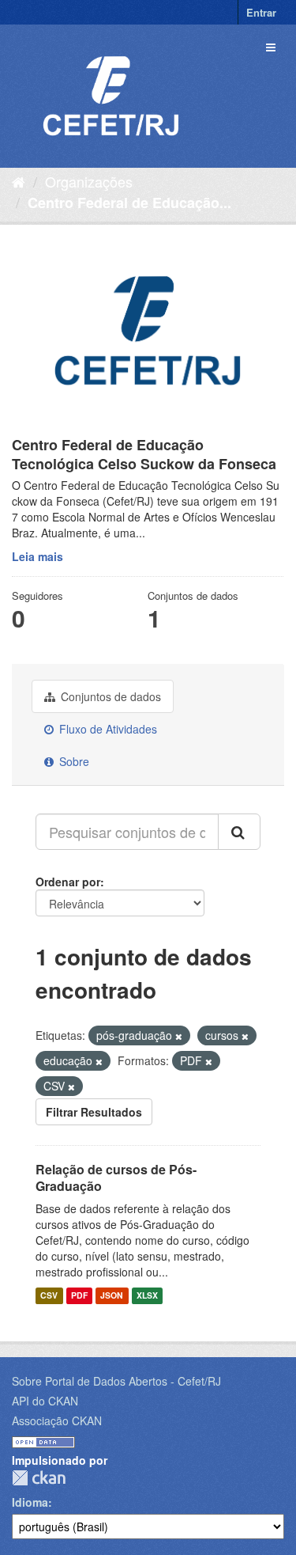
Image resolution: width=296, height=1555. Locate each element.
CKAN (39, 1478)
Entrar (261, 12)
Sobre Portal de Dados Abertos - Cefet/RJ (116, 1381)
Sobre (72, 761)
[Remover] (178, 1036)
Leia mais (37, 556)
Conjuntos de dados (109, 696)
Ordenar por (68, 881)
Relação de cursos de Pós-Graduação (116, 1177)
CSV (49, 1295)
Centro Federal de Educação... (129, 202)
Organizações (89, 181)
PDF (79, 1295)
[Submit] (239, 832)
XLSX (147, 1295)
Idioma (30, 1502)
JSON (111, 1295)
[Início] (18, 181)
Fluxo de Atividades (106, 729)
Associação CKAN (57, 1420)
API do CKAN (45, 1401)
